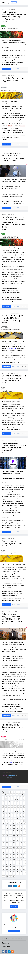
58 (9, 809)
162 (14, 842)
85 (17, 816)
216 (7, 862)
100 (15, 821)
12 (13, 794)
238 (10, 869)
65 (6, 811)
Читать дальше (6, 69)
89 (6, 818)
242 (24, 869)
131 (3, 833)
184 (17, 850)
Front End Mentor (12, 348)
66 (9, 811)
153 (7, 840)
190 (14, 852)
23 (23, 797)
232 (14, 866)
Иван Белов (14, 440)
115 (21, 825)
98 (9, 821)
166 (3, 845)
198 (17, 854)
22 (20, 797)
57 (6, 809)
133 (10, 833)
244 (7, 871)
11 (11, 794)
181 (7, 850)
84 (15, 816)
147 (10, 838)
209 (7, 859)
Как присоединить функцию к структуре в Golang (12, 727)
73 (6, 813)
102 (22, 821)
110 (3, 825)
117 (3, 828)
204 (14, 857)
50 (9, 806)
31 (23, 799)
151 (24, 838)
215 (3, 862)
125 (7, 830)
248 (21, 871)
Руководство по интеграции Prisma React (14, 542)
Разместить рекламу (14, 931)
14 (19, 794)
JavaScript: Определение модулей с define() (13, 79)
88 (3, 818)
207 (24, 857)
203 (10, 857)
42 (9, 804)
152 (3, 840)
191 (17, 852)
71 (23, 811)
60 (15, 809)
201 (3, 857)
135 (17, 833)
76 (15, 813)
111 (7, 825)
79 (23, 813)
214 (24, 859)
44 (15, 804)
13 (16, 794)
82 (9, 816)
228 (24, 864)
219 (17, 862)
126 (10, 830)
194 (3, 854)
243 (3, 871)
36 (15, 801)
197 (14, 854)
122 (21, 828)
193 (24, 852)
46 (20, 804)
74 (9, 813)
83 (12, 816)
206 (21, 857)
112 (10, 825)
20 (15, 797)
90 (9, 818)
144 (24, 835)
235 (24, 866)
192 (21, 852)
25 (6, 799)
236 (3, 869)
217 (10, 862)
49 (6, 806)
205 (17, 857)
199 (21, 854)
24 (3, 799)
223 (7, 864)
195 (7, 854)
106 (14, 823)
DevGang (5, 2)
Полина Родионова (15, 722)
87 (23, 816)
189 (10, 852)
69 (17, 811)
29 (17, 799)
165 (24, 842)
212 (17, 859)
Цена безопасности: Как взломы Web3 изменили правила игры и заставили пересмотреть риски (13, 222)
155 (14, 840)
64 (3, 811)
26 (9, 799)
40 (3, 804)
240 (17, 869)
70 (20, 811)
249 (24, 871)
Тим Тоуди (13, 9)
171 (21, 845)
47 (23, 804)
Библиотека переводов (16, 938)
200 (24, 854)
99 (12, 821)
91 (12, 818)
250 (3, 874)
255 (21, 874)
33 (6, 801)
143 (21, 835)
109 (24, 823)
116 (24, 825)
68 (15, 811)
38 (20, 801)
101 (18, 821)
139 (7, 835)
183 (14, 850)
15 (22, 794)
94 (20, 818)
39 (23, 801)
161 (10, 842)
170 (17, 845)
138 (3, 835)
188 (7, 852)
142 (17, 835)
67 (12, 811)
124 (3, 830)
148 (14, 838)
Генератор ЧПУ (5, 938)
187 (3, 852)
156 (17, 840)
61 (17, 809)
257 (3, 876)
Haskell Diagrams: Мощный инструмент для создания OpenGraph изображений (14, 15)
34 (9, 801)
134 (14, 833)
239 (14, 869)
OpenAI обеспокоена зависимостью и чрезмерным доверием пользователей (13, 157)
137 (24, 833)
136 (21, 833)
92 (15, 818)
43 (12, 804)
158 (24, 840)
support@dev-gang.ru (6, 947)
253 (14, 874)
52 (15, 806)
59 (12, 809)
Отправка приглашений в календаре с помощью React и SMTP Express (14, 378)
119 (10, 828)
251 (7, 874)
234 (21, 866)
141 (14, 835)
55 (23, 806)
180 (3, 850)
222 (3, 864)
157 (21, 840)
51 (12, 806)
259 (10, 876)
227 (21, 864)
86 (20, 816)
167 (7, 845)
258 (7, 876)
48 (3, 806)
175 (10, 847)
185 (21, 850)
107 (17, 823)
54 (20, 806)
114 (17, 825)
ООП (11, 762)
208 (3, 859)
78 (20, 813)
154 (10, 840)
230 (7, 866)
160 (7, 842)
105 (10, 823)
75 (12, 813)
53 (17, 806)
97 (6, 821)
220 (21, 862)
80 (3, 816)
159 (3, 842)
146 (7, 838)
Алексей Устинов (15, 151)
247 (17, 871)
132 (7, 833)
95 (23, 818)
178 (21, 847)
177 (17, 847)
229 (3, 866)
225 (14, 864)
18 (9, 797)
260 (14, 876)
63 (23, 809)
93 (17, 818)
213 (21, 859)
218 (14, 862)
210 (10, 859)
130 (24, 830)
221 (24, 862)
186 (24, 850)
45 (17, 804)
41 (6, 804)
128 (17, 830)
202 (7, 857)
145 (3, 838)
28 (15, 799)
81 (6, 816)
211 (14, 859)
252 (10, 874)
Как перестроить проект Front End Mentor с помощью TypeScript (13, 318)
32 (3, 801)
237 (7, 869)
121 (17, 828)
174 (7, 847)
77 (17, 813)
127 (14, 830)
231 (10, 866)
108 (21, 823)
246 (14, 871)
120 (14, 828)
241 (21, 869)
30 (20, 799)
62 (20, 809)
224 (10, 864)
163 (17, 842)
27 (12, 799)
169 (14, 845)
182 (10, 850)
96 (3, 821)
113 (14, 825)
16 (3, 797)
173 (3, 847)
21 (17, 797)
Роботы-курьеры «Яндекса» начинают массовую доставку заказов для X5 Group (12, 618)
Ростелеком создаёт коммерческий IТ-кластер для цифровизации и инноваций (14, 446)
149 (17, 838)
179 (24, 847)
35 (12, 801)
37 (17, 801)
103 (3, 823)
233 (17, 866)
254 (17, 874)
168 (10, 845)
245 (10, 871)
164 (21, 842)
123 (24, 828)
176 (14, 847)
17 (6, 797)
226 (17, 864)
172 (24, 845)
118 (7, 828)
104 (7, 823)
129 (21, 830)
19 (12, 797)
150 (21, 838)
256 (24, 874)
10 (8, 794)
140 (10, 835)
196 (10, 854)
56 (3, 809)
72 (3, 813)
